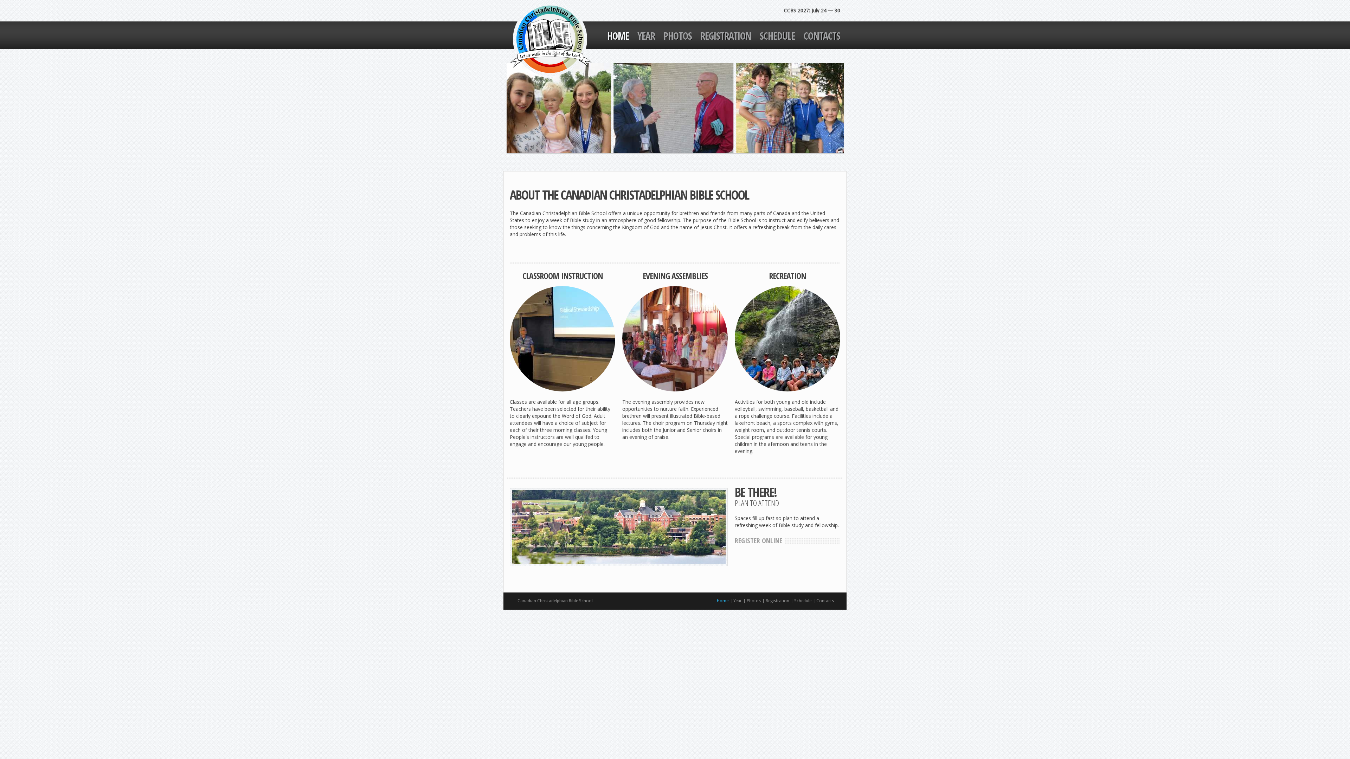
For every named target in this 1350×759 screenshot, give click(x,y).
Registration (725, 36)
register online (758, 540)
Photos (677, 36)
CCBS (551, 39)
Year (646, 36)
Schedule (777, 36)
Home (618, 36)
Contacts (822, 36)
